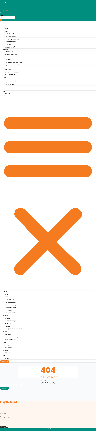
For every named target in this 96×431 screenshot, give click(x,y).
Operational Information (11, 42)
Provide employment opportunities (11, 72)
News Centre (5, 86)
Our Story (6, 26)
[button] (48, 193)
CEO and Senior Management (12, 34)
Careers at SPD (5, 0)
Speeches (6, 89)
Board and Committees (10, 33)
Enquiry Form (7, 93)
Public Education (7, 59)
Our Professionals (8, 82)
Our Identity (6, 30)
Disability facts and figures (9, 47)
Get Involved (5, 65)
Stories (4, 77)
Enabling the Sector (8, 57)
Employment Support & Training (10, 54)
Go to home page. (48, 377)
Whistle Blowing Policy (10, 46)
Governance (6, 38)
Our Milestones (7, 28)
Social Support (7, 61)
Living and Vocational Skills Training (11, 64)
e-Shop (4, 2)
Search (1, 15)
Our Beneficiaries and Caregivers (11, 81)
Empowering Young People (9, 56)
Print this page (5, 4)
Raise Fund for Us (7, 69)
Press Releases (7, 88)
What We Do (5, 49)
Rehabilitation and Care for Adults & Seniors (13, 62)
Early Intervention (7, 53)
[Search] (1, 20)
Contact (4, 91)
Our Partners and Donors (11, 36)
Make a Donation (7, 67)
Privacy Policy (9, 44)
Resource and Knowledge (9, 84)
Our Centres (6, 95)
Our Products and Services (9, 74)
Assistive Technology (8, 51)
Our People (6, 31)
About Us (5, 24)
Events (5, 75)
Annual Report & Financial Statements (13, 39)
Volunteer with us (7, 71)
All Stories (6, 79)
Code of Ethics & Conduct (11, 41)
